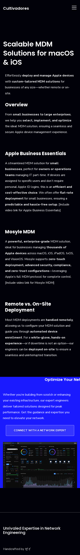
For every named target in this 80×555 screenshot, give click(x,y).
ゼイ (28, 549)
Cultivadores (16, 8)
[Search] (66, 7)
